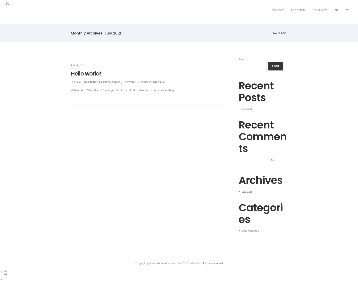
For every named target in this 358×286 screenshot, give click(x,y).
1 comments (130, 82)
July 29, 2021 (77, 65)
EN (336, 10)
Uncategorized (156, 82)
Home (274, 33)
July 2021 (247, 192)
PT (347, 10)
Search (242, 59)
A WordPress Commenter (256, 160)
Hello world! (86, 74)
